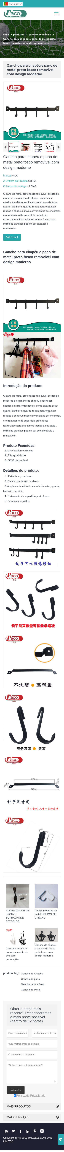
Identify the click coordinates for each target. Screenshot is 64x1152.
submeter (15, 1090)
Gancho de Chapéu (32, 973)
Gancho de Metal (30, 989)
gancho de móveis (40, 34)
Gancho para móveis (32, 984)
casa (6, 34)
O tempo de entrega (15, 186)
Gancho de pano (30, 978)
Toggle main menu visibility (56, 13)
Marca (7, 175)
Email (12, 237)
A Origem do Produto (15, 180)
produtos (18, 34)
